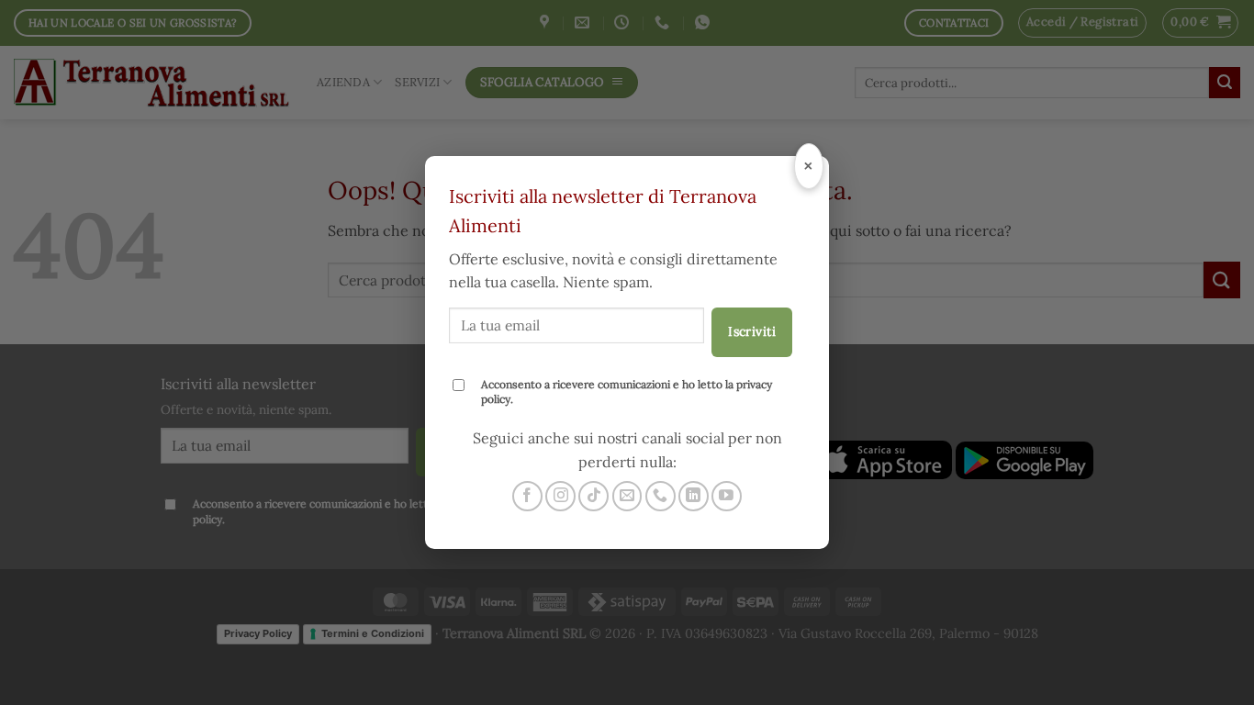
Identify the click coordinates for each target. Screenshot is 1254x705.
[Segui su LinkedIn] (693, 496)
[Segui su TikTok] (593, 496)
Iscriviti (752, 331)
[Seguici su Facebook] (527, 496)
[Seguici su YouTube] (726, 496)
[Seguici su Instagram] (560, 496)
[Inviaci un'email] (627, 496)
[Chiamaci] (660, 496)
